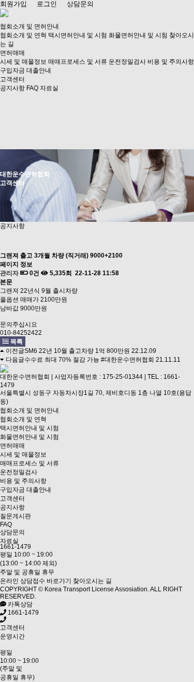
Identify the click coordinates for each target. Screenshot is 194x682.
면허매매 (12, 52)
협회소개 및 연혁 (23, 35)
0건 (33, 273)
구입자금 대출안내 (25, 70)
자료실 (49, 88)
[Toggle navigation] (11, 13)
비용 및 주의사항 (170, 61)
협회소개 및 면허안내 (29, 26)
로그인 (47, 4)
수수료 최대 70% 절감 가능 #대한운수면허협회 (89, 359)
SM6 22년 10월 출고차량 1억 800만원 (77, 350)
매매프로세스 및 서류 (77, 61)
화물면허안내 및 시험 (138, 35)
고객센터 (12, 79)
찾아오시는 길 (92, 581)
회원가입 (13, 4)
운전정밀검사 (127, 61)
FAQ (32, 88)
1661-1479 (15, 546)
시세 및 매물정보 (23, 61)
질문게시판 (15, 516)
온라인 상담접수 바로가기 (35, 581)
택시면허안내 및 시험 (77, 35)
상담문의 (80, 4)
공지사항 (12, 88)
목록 (16, 341)
